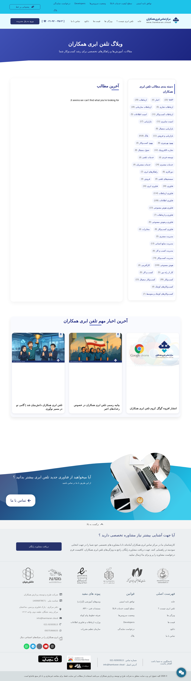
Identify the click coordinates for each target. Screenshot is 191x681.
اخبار (155, 100)
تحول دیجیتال (142, 150)
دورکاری (168, 172)
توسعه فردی (166, 157)
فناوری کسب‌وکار (164, 229)
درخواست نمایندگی (61, 3)
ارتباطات (141, 100)
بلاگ (55, 10)
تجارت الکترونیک (163, 150)
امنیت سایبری (165, 121)
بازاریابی (146, 121)
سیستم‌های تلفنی (164, 179)
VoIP (168, 100)
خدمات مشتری (164, 164)
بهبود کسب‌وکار (144, 143)
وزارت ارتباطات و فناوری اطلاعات (85, 622)
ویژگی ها (108, 21)
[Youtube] (46, 646)
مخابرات (144, 229)
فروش (145, 179)
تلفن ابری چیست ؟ (125, 21)
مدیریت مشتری (164, 236)
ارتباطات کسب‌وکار (162, 114)
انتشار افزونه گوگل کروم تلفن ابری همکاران (153, 408)
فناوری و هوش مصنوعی (161, 222)
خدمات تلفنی (146, 157)
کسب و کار (146, 272)
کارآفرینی (144, 265)
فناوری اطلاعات (163, 200)
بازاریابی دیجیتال (164, 128)
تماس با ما (75, 21)
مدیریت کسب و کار (163, 251)
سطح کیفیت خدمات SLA (121, 3)
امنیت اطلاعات (139, 114)
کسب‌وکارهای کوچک (162, 287)
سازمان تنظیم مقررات (90, 629)
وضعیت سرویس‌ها (98, 3)
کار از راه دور (165, 272)
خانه (139, 21)
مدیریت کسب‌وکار (163, 258)
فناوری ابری (150, 186)
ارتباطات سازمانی (141, 107)
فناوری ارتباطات (163, 193)
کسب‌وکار (166, 279)
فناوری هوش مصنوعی (161, 208)
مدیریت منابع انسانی (162, 243)
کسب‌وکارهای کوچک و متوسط (158, 294)
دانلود (86, 21)
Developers (80, 3)
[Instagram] (52, 646)
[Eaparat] (39, 646)
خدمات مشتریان (142, 164)
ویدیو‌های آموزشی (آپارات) (88, 601)
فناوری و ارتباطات (163, 215)
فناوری (168, 186)
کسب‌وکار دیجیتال (145, 279)
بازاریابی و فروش (163, 136)
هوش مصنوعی (164, 265)
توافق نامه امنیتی (143, 3)
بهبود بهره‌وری (165, 143)
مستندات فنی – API (91, 608)
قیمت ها (96, 21)
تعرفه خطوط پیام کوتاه (90, 615)
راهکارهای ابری (149, 172)
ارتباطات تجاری (165, 107)
